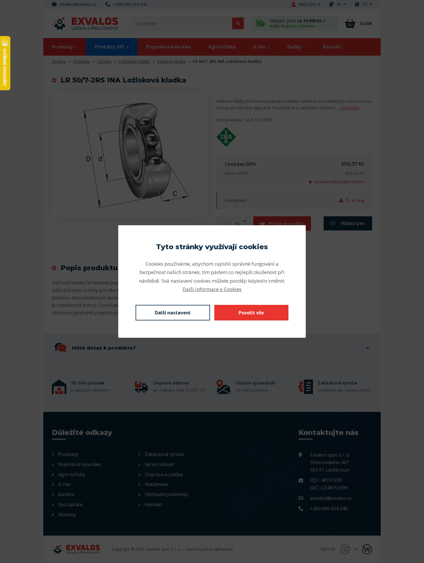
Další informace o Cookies (212, 289)
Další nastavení (172, 312)
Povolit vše (251, 312)
